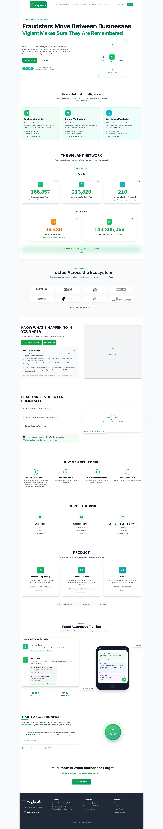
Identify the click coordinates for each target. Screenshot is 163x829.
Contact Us (117, 806)
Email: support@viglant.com (92, 803)
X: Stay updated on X (90, 809)
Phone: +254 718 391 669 (91, 806)
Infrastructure (64, 4)
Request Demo (121, 4)
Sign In (130, 4)
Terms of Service (119, 812)
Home (55, 4)
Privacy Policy (118, 809)
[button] (42, 289)
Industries (75, 4)
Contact (105, 4)
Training (83, 4)
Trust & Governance (94, 4)
